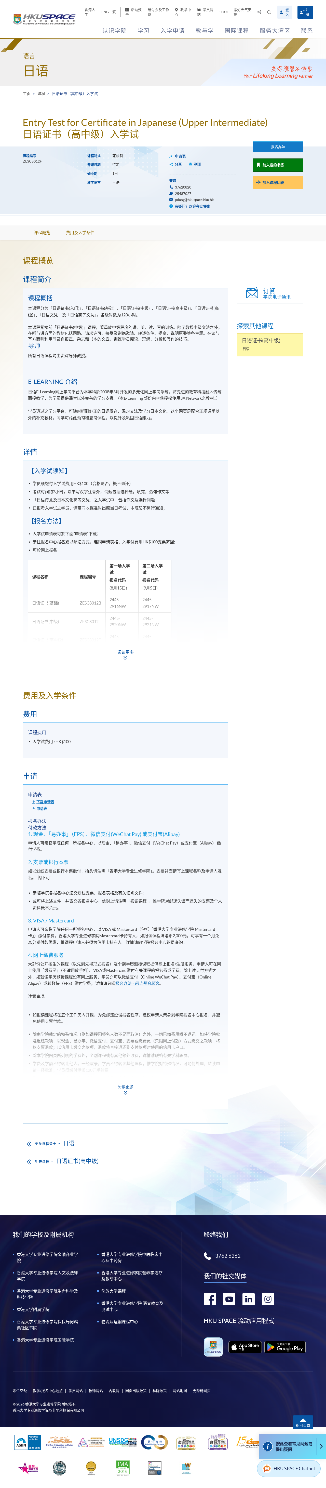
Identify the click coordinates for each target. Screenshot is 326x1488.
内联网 (114, 1391)
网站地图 (180, 1391)
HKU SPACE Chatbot (294, 1468)
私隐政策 (160, 1391)
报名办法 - (137, 983)
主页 (27, 93)
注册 (307, 12)
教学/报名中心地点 (48, 1391)
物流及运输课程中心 (119, 1321)
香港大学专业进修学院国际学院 (45, 1340)
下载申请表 (45, 802)
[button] (269, 12)
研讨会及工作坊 (158, 12)
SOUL (224, 12)
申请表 (180, 156)
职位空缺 (20, 1391)
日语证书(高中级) (77, 1161)
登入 (287, 12)
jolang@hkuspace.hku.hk (194, 200)
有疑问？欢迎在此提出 (192, 206)
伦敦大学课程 (113, 1291)
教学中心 (183, 12)
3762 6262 (228, 1256)
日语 (35, 71)
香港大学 (90, 12)
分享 (178, 164)
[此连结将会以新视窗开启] (245, 1347)
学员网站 (205, 12)
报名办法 (278, 147)
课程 (41, 93)
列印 (197, 164)
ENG (105, 12)
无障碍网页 (202, 1391)
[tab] (125, 260)
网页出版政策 (136, 1391)
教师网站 (96, 1391)
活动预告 (133, 12)
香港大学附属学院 (33, 1309)
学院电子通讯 (277, 294)
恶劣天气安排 (242, 12)
